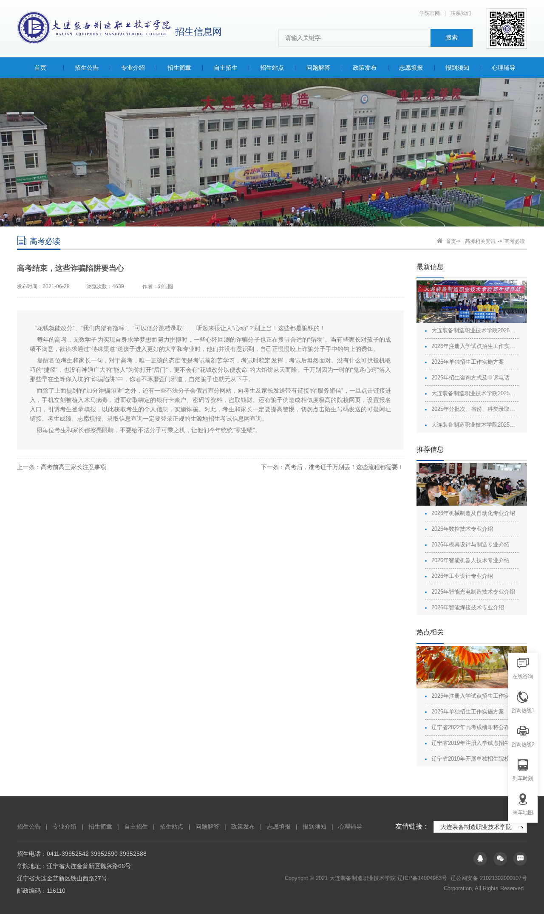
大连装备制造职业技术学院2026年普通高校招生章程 (474, 330)
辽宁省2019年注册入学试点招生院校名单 (474, 743)
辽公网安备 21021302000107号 (488, 878)
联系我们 (460, 13)
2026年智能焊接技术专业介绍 (467, 607)
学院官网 (429, 13)
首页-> (453, 241)
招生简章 (100, 826)
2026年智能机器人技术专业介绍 (470, 560)
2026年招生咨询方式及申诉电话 (470, 377)
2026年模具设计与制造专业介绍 (470, 544)
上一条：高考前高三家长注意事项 (61, 467)
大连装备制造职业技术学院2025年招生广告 (474, 425)
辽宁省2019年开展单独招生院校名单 (474, 759)
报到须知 (314, 826)
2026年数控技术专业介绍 (462, 529)
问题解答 (207, 826)
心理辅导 (350, 826)
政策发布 (243, 826)
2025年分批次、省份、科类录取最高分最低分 (474, 409)
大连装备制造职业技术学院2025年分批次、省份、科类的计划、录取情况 (474, 393)
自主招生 (136, 826)
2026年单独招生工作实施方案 (467, 362)
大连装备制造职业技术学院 (476, 826)
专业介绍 (64, 826)
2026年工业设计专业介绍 (462, 576)
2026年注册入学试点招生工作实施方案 (474, 346)
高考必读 (514, 241)
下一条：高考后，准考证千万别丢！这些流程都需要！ (332, 467)
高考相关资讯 (480, 241)
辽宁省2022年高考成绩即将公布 (470, 727)
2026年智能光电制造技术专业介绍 (473, 592)
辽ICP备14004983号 (423, 878)
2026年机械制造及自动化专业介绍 (473, 513)
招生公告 (29, 826)
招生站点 (172, 826)
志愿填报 (279, 826)
